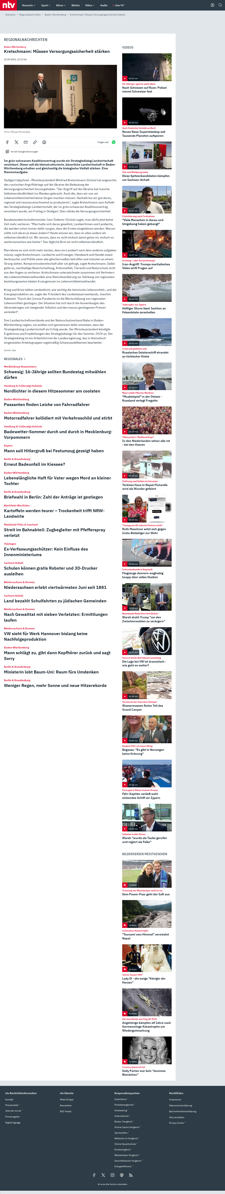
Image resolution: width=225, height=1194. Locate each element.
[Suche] (220, 5)
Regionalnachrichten (30, 14)
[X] (16, 142)
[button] (60, 99)
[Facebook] (7, 142)
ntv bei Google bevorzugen (24, 151)
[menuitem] (34, 5)
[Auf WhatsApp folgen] (113, 142)
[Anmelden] (212, 5)
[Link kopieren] (35, 142)
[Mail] (25, 142)
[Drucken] (44, 142)
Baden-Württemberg (55, 14)
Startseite (10, 14)
